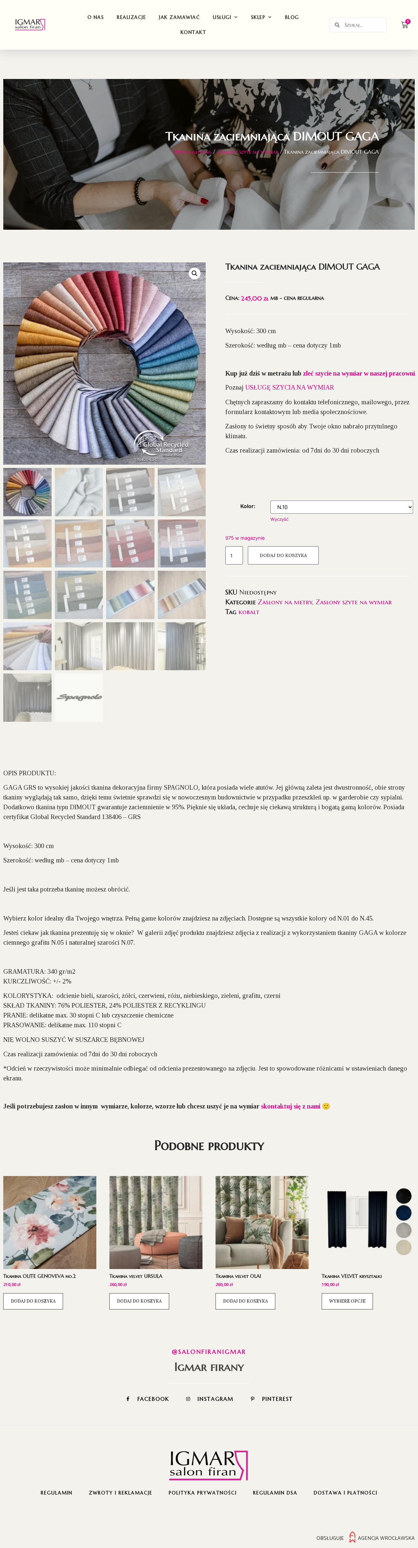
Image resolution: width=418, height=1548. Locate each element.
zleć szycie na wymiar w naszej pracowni (359, 373)
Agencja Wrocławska (386, 1538)
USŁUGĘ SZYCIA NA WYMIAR (289, 387)
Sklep (258, 17)
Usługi (222, 17)
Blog (292, 17)
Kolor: (247, 506)
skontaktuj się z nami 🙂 (295, 1106)
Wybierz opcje (347, 1301)
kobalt (248, 612)
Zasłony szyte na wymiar (247, 151)
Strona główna (192, 151)
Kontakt (193, 32)
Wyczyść (279, 519)
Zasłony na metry (285, 602)
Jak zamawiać (179, 17)
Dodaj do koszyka (283, 555)
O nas (96, 17)
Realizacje (131, 17)
